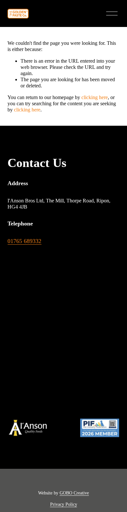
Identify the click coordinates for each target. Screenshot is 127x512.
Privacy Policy (63, 504)
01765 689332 (24, 241)
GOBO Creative (74, 493)
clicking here (94, 97)
